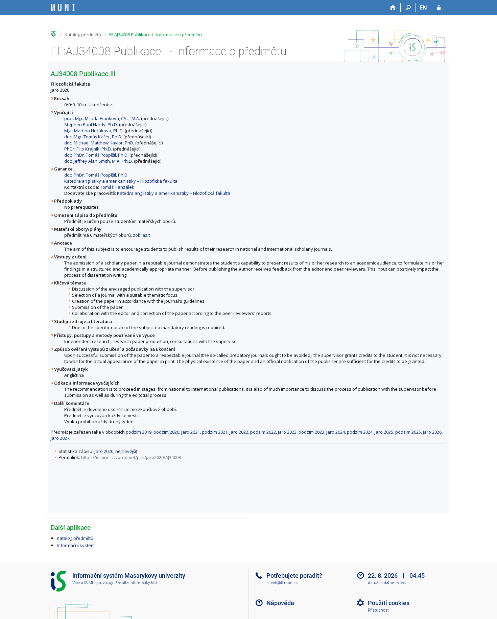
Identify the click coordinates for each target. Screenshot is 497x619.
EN (423, 7)
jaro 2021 (190, 432)
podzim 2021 (215, 432)
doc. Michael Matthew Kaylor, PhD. (99, 143)
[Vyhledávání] (408, 7)
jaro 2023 (287, 432)
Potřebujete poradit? (294, 575)
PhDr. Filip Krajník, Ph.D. (88, 149)
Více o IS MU (83, 582)
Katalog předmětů (83, 34)
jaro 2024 (335, 432)
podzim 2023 (311, 432)
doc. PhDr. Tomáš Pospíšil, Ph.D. (96, 155)
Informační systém (76, 545)
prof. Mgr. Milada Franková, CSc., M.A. (102, 118)
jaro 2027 (60, 438)
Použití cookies (388, 602)
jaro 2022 (239, 432)
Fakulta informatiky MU (136, 582)
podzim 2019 (138, 432)
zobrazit (141, 235)
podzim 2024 (360, 432)
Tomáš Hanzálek (117, 187)
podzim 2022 (263, 432)
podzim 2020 (166, 432)
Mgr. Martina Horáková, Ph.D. (94, 131)
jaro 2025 (384, 432)
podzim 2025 (408, 432)
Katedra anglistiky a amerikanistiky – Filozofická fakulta (121, 181)
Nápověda (280, 602)
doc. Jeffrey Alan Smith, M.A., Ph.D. (98, 161)
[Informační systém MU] (53, 34)
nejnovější (125, 451)
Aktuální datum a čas (387, 582)
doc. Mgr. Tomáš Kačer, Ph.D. (93, 137)
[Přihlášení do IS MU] (438, 7)
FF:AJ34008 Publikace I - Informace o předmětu (155, 34)
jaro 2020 (104, 451)
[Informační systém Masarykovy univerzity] (63, 7)
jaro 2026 (432, 432)
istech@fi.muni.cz (282, 582)
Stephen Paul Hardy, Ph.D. (91, 124)
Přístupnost (378, 610)
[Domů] (393, 7)
